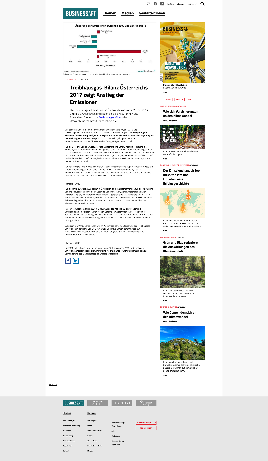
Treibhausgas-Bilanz (111, 117)
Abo (190, 99)
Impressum (192, 3)
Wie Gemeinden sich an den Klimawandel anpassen (179, 317)
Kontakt (170, 3)
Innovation (67, 430)
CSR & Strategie (69, 420)
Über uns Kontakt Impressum (118, 443)
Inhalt (168, 99)
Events (89, 425)
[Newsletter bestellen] (148, 3)
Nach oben (53, 384)
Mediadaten (116, 436)
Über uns (180, 3)
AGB (113, 431)
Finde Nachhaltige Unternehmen (118, 424)
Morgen (90, 451)
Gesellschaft (67, 445)
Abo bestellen (92, 440)
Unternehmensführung (71, 425)
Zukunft (66, 451)
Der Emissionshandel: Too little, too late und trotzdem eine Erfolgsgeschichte (181, 177)
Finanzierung (68, 435)
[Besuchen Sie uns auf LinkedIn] (162, 3)
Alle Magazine (92, 420)
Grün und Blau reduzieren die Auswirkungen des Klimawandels (181, 247)
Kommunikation (69, 440)
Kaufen (179, 99)
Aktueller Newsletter (94, 430)
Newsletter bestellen (94, 445)
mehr (165, 92)
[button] (109, 13)
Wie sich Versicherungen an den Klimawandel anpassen (180, 115)
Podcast (90, 435)
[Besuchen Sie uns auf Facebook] (155, 3)
